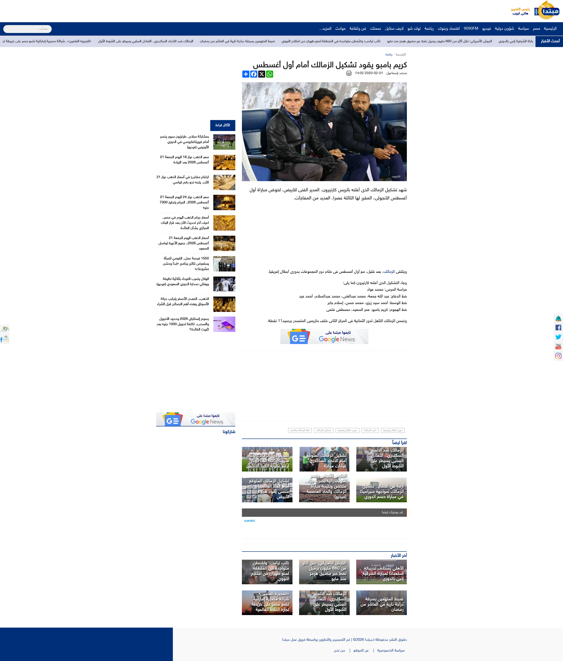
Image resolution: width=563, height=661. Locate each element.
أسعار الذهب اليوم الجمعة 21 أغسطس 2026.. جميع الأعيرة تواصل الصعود (184, 243)
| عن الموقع (365, 650)
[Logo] (518, 10)
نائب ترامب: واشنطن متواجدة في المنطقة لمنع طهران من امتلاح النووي (400, 41)
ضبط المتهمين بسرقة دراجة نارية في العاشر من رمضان (307, 41)
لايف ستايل (394, 28)
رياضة (429, 28)
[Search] (5, 26)
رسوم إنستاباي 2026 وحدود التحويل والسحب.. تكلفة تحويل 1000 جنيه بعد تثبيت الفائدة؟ (183, 324)
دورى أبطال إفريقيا (392, 430)
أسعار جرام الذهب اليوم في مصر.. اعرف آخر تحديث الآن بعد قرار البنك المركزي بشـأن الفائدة (185, 223)
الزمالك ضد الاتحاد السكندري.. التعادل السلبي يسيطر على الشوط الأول (215, 41)
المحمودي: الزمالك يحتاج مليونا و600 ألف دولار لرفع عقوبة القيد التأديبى (267, 461)
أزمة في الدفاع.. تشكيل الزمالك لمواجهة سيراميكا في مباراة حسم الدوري (382, 492)
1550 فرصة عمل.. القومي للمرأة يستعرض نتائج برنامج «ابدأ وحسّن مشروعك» (186, 264)
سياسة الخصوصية (392, 650)
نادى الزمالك (370, 430)
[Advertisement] (82, 10)
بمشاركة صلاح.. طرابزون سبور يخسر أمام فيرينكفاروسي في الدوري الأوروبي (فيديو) (184, 142)
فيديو (486, 28)
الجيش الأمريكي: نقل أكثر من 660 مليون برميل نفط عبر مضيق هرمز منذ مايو (509, 41)
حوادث (340, 28)
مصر (536, 28)
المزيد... (325, 28)
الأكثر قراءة (223, 125)
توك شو (414, 28)
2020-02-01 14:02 (369, 73)
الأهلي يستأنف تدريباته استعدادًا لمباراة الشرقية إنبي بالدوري (383, 574)
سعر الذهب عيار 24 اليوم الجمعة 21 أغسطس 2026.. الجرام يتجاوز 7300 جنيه (184, 202)
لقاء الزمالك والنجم (299, 430)
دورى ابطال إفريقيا (347, 430)
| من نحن (344, 650)
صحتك (375, 28)
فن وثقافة (358, 28)
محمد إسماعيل (396, 73)
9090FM (471, 28)
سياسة (523, 28)
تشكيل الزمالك (323, 430)
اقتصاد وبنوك (449, 28)
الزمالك (389, 271)
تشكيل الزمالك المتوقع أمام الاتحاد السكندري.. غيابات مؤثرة (326, 461)
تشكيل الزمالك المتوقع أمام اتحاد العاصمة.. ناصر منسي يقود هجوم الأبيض (267, 489)
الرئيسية (551, 28)
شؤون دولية (504, 28)
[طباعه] (349, 73)
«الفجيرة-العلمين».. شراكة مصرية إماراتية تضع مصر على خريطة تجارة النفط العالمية (105, 41)
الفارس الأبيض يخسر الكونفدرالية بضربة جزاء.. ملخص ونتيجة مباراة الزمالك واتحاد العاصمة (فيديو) (325, 486)
